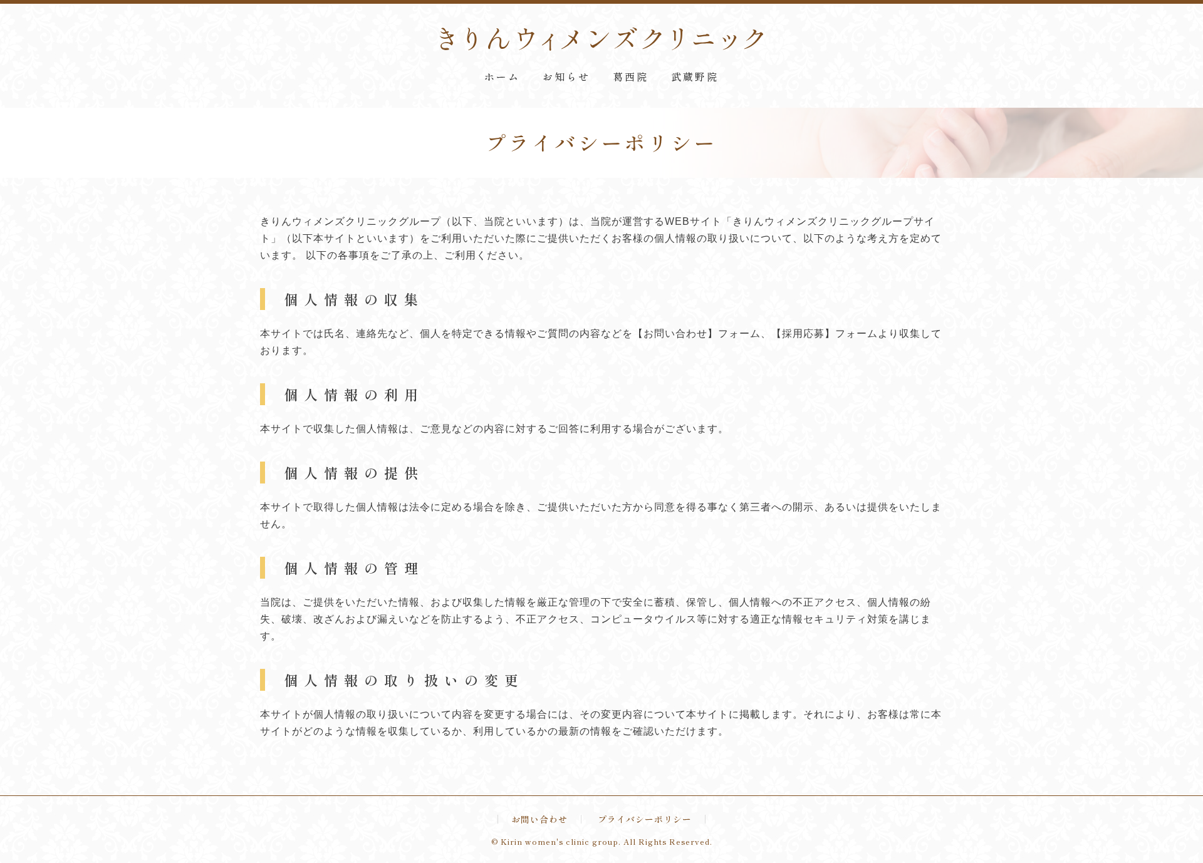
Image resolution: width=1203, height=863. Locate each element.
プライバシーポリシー (645, 819)
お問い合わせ (539, 819)
